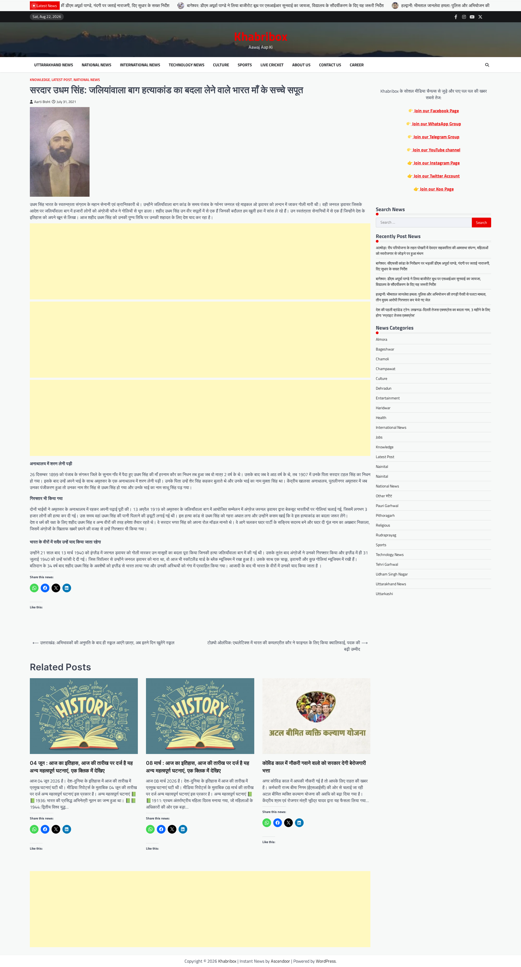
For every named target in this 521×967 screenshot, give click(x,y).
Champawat (385, 368)
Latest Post (62, 80)
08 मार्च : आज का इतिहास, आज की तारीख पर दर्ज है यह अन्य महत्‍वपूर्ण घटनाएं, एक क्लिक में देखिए (197, 767)
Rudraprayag (386, 535)
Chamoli (382, 359)
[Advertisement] (200, 261)
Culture (221, 65)
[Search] (487, 65)
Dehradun (384, 388)
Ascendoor (280, 961)
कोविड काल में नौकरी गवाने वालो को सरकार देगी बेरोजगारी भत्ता (314, 767)
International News (140, 65)
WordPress (326, 961)
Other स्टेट (384, 496)
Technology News (186, 65)
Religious (383, 525)
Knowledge (40, 80)
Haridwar (383, 408)
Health (381, 417)
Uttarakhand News (53, 65)
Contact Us (330, 65)
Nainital (382, 466)
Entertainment (388, 398)
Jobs (379, 437)
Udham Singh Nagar (392, 574)
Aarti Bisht (42, 101)
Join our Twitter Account (436, 176)
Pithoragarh (385, 515)
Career (357, 65)
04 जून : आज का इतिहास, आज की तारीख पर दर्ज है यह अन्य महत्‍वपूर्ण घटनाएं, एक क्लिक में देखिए (81, 767)
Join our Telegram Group (435, 136)
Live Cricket (272, 65)
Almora (381, 339)
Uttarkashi (384, 593)
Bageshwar (385, 349)
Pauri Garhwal (387, 505)
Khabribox (260, 36)
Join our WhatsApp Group (436, 123)
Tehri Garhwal (387, 564)
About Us (301, 65)
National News (96, 65)
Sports (245, 65)
